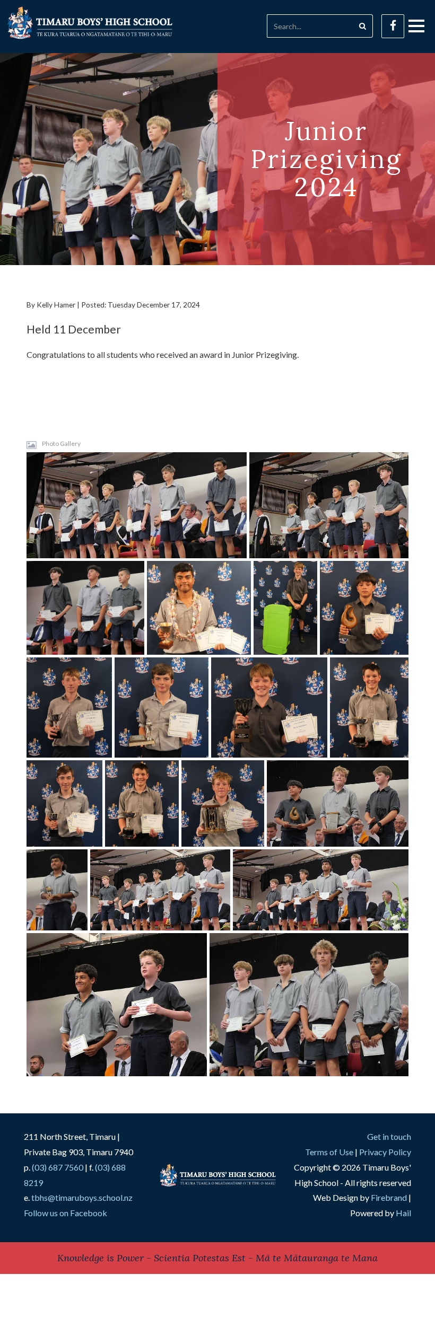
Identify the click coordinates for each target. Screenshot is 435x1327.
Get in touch (389, 1136)
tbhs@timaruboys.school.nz (82, 1197)
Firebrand (389, 1197)
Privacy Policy (385, 1152)
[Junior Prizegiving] (137, 505)
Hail (403, 1213)
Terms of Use (329, 1152)
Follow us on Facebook (65, 1213)
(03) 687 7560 (57, 1167)
